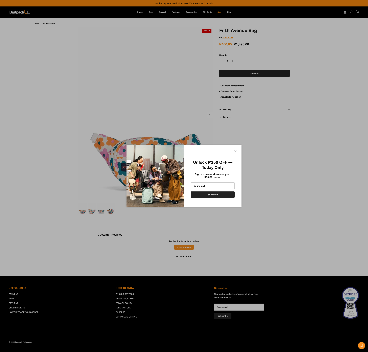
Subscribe (213, 194)
